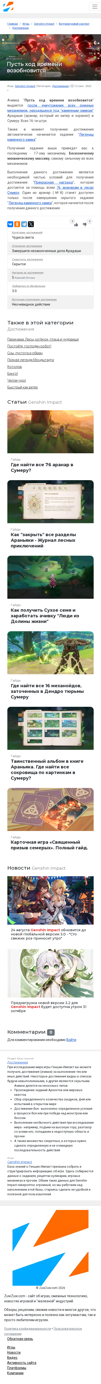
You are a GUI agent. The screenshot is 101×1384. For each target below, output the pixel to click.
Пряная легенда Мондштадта (30, 360)
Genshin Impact (25, 86)
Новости (14, 1352)
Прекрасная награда (53, 182)
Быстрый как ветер (22, 387)
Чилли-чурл (16, 380)
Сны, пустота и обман (25, 353)
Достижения (60, 86)
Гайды (16, 459)
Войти (71, 1040)
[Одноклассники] (17, 224)
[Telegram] (24, 224)
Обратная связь (20, 1339)
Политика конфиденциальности (27, 1328)
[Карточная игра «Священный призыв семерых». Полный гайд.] (50, 821)
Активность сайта (21, 1363)
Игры (11, 1347)
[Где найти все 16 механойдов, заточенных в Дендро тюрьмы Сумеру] (50, 667)
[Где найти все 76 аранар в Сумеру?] (50, 443)
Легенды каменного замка (30, 203)
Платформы (16, 1368)
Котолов (14, 367)
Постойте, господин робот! (29, 346)
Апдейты (15, 991)
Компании (15, 1373)
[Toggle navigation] (95, 6)
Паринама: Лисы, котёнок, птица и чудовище (43, 339)
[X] (31, 224)
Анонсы (14, 918)
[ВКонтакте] (10, 224)
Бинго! (12, 374)
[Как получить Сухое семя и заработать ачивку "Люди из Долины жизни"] (50, 592)
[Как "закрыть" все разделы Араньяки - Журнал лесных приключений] (50, 516)
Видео (12, 1358)
